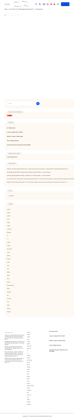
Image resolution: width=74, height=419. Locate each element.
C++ (28, 353)
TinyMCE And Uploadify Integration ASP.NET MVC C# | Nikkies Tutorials (21, 168)
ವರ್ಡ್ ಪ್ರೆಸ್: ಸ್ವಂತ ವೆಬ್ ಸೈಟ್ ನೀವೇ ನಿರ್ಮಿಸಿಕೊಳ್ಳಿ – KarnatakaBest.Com (19, 175)
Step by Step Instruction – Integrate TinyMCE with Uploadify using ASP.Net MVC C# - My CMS (25, 178)
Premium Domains (30, 385)
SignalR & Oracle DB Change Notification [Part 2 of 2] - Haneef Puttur (20, 182)
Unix (28, 397)
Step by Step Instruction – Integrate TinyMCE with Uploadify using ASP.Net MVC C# (52, 168)
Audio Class (29, 346)
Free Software (29, 360)
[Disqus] (35, 42)
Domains (28, 357)
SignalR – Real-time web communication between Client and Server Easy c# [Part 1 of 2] (51, 182)
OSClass (28, 383)
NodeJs (28, 378)
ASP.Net (28, 343)
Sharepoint (29, 390)
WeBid (28, 399)
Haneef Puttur (7, 4)
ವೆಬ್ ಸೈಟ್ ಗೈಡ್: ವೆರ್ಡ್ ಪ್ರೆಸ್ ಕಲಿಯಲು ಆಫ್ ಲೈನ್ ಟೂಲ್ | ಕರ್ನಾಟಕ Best (19, 172)
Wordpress (29, 404)
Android (28, 334)
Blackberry (29, 348)
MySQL (28, 376)
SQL (28, 392)
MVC (28, 374)
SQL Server (29, 394)
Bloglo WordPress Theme (47, 416)
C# (27, 350)
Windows (28, 401)
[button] (65, 4)
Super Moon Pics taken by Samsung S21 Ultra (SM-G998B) (58, 350)
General (28, 362)
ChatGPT (28, 355)
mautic (28, 371)
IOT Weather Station (53, 331)
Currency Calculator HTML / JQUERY (57, 335)
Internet (28, 364)
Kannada (28, 367)
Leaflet (28, 369)
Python (28, 387)
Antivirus (28, 336)
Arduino (28, 341)
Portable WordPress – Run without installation (42, 172)
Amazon (28, 332)
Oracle (28, 380)
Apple (28, 339)
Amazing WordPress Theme (12, 156)
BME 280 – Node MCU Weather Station (57, 340)
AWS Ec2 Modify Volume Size (55, 345)
